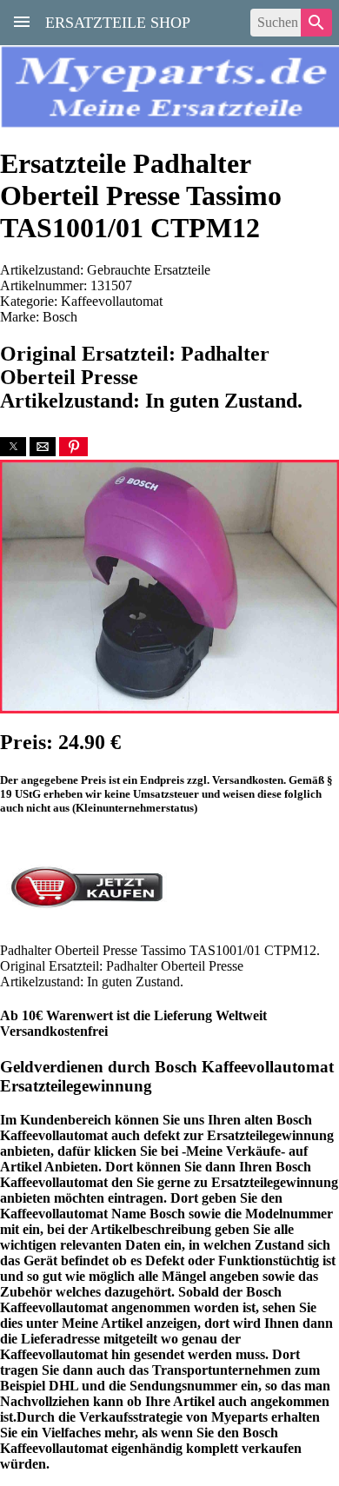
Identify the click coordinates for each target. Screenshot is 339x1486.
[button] (13, 446)
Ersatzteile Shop (117, 21)
